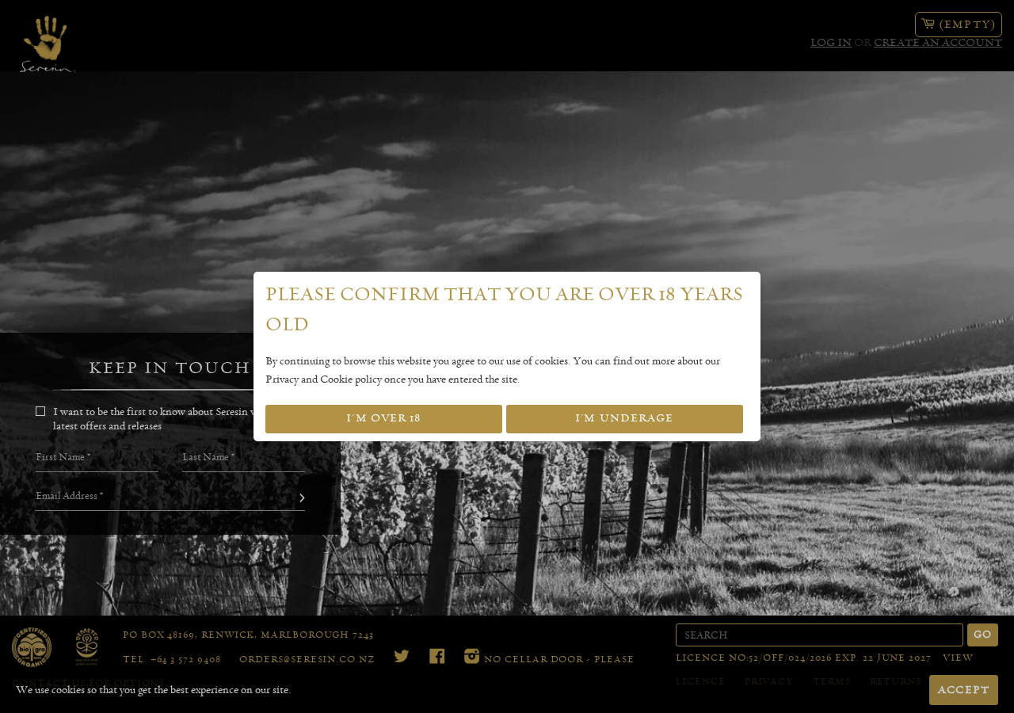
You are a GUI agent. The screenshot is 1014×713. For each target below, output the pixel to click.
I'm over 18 (383, 418)
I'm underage (624, 418)
